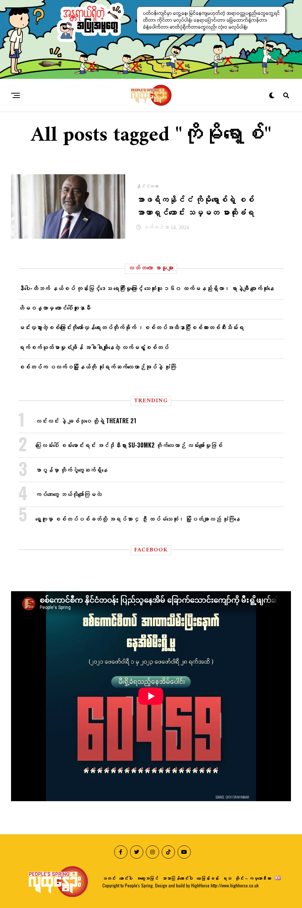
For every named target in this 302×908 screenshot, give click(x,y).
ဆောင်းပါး (126, 878)
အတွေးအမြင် (147, 878)
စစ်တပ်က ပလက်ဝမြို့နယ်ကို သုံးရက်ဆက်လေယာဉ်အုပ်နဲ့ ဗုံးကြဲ (97, 366)
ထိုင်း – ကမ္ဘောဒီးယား (253, 878)
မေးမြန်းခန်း (208, 878)
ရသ (226, 878)
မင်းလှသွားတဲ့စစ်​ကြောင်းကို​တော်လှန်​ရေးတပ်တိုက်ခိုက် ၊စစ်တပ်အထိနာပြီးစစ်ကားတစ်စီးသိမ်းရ (131, 327)
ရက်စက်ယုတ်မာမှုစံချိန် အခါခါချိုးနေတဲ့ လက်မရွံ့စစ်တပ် (93, 347)
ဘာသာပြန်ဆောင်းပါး (177, 878)
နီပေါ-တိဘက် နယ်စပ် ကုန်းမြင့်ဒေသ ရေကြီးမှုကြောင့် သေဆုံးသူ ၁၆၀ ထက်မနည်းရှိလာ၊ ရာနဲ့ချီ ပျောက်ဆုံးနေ (146, 288)
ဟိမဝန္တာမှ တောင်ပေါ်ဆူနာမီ (54, 307)
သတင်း (109, 878)
